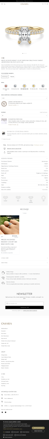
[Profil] (43, 4)
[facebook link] (2, 412)
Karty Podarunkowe (5, 336)
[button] (16, 429)
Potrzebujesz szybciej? (38, 145)
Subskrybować (23, 307)
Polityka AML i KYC (5, 343)
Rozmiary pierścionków (5, 363)
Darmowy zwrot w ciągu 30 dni (14, 148)
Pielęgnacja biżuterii (5, 365)
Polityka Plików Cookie (5, 345)
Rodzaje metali (4, 359)
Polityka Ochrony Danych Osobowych (8, 341)
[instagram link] (6, 412)
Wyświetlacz (45, 189)
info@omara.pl (10, 398)
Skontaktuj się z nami (5, 379)
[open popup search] (5, 4)
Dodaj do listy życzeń (6, 139)
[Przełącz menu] (2, 4)
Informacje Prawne (4, 381)
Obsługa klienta (4, 355)
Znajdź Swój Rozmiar (43, 112)
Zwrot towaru (3, 333)
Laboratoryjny (5, 76)
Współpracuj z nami (5, 383)
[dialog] (24, 429)
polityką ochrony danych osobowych (30, 310)
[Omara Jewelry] (24, 4)
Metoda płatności (4, 328)
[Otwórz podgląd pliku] (9, 224)
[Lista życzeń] (45, 4)
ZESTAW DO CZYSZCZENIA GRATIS (17, 131)
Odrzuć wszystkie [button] (38, 430)
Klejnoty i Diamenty (4, 368)
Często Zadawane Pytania (6, 357)
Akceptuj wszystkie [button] (38, 427)
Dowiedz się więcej (9, 427)
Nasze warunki (4, 338)
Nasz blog (3, 385)
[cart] (47, 4)
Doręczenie (3, 331)
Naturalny (12, 76)
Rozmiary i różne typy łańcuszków (7, 361)
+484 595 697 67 (15, 394)
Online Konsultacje (7, 402)
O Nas (2, 377)
